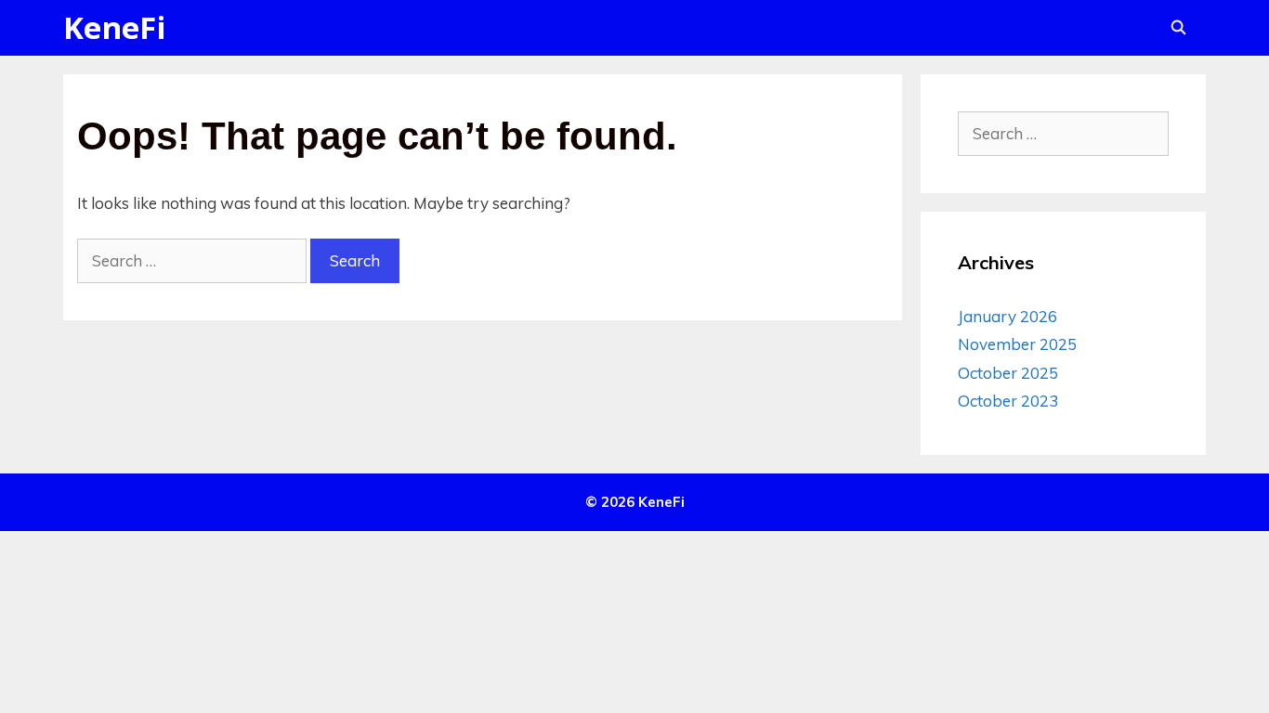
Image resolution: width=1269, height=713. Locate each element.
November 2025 (1017, 344)
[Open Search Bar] (1178, 28)
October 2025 (1008, 372)
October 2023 (1008, 400)
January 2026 (1007, 316)
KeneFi (114, 27)
